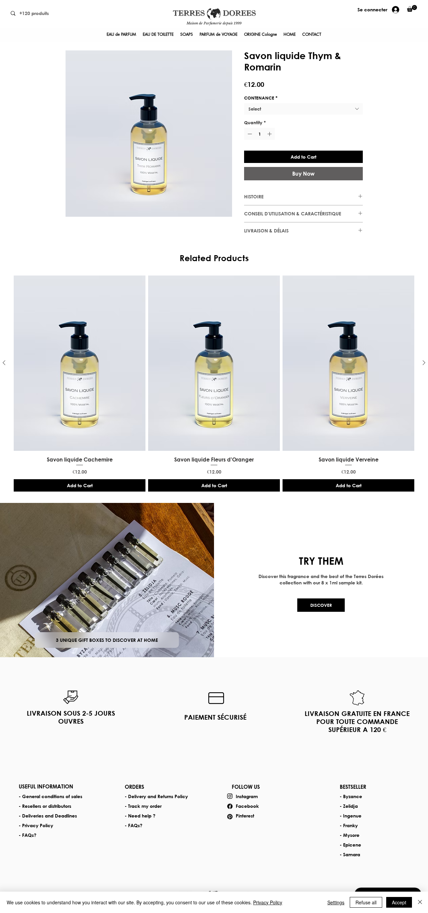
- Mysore (349, 835)
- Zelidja (349, 806)
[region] (214, 17)
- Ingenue (350, 815)
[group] (214, 383)
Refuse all (366, 902)
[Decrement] (249, 134)
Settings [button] (335, 902)
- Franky (349, 825)
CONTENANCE (261, 98)
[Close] (420, 902)
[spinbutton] (259, 134)
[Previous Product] (4, 363)
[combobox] (303, 109)
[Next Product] (424, 363)
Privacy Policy (267, 902)
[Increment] (270, 134)
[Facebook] (229, 806)
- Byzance (351, 796)
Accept (399, 902)
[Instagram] (229, 795)
